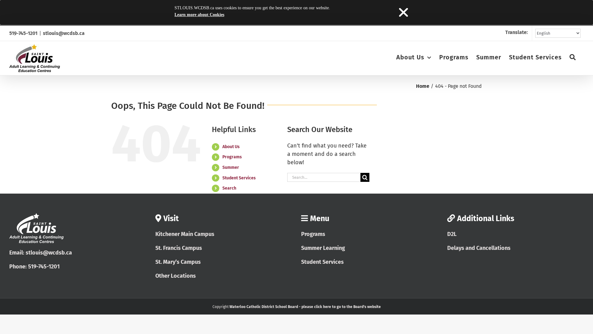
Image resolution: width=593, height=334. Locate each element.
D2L (451, 234)
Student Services (239, 178)
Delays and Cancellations (479, 248)
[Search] (573, 57)
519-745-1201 (23, 33)
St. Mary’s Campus (178, 262)
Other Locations (175, 275)
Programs (232, 157)
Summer (230, 167)
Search (229, 188)
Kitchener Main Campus (184, 234)
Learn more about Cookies (199, 14)
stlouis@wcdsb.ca (64, 33)
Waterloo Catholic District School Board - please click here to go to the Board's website (305, 307)
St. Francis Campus (178, 248)
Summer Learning (323, 248)
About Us (231, 146)
